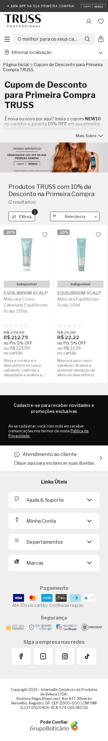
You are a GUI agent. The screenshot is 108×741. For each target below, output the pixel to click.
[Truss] (23, 21)
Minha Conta (41, 521)
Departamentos (44, 542)
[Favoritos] (101, 21)
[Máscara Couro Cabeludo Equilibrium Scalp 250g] (27, 253)
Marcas (35, 563)
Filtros (27, 215)
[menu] (7, 39)
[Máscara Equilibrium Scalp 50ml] (80, 253)
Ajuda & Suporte (45, 500)
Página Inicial (16, 64)
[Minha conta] (89, 21)
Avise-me (26, 341)
